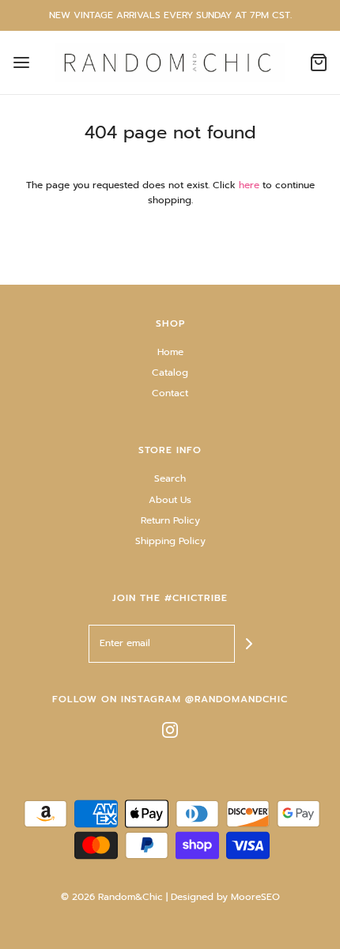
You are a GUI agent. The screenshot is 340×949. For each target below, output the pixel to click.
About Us (170, 500)
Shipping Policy (170, 541)
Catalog (170, 372)
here (249, 185)
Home (170, 352)
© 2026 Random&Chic (112, 897)
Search (170, 478)
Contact (170, 393)
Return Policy (170, 520)
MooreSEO (255, 897)
